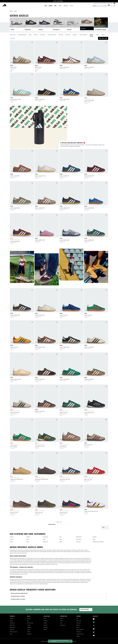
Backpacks (45, 541)
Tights (94, 539)
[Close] (49, 641)
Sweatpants (45, 536)
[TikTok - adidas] (100, 632)
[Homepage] (4, 5)
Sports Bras (78, 539)
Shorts (27, 539)
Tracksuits (78, 541)
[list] (59, 34)
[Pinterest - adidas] (100, 629)
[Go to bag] (114, 5)
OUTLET (71, 5)
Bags (44, 539)
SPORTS (60, 5)
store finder (96, 3)
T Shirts (11, 539)
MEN (46, 5)
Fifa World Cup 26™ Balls (98, 541)
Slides (60, 541)
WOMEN (50, 5)
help (99, 3)
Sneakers (95, 536)
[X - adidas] (100, 625)
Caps (60, 536)
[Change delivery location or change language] (114, 3)
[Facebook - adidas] (100, 619)
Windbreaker (79, 536)
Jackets (11, 541)
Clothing (11, 536)
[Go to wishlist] (111, 5)
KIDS (55, 5)
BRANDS (66, 5)
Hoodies (28, 536)
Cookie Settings (44, 641)
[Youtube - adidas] (100, 635)
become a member (109, 3)
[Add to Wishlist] (32, 42)
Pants (27, 541)
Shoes (60, 539)
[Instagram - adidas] (100, 622)
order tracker (103, 3)
